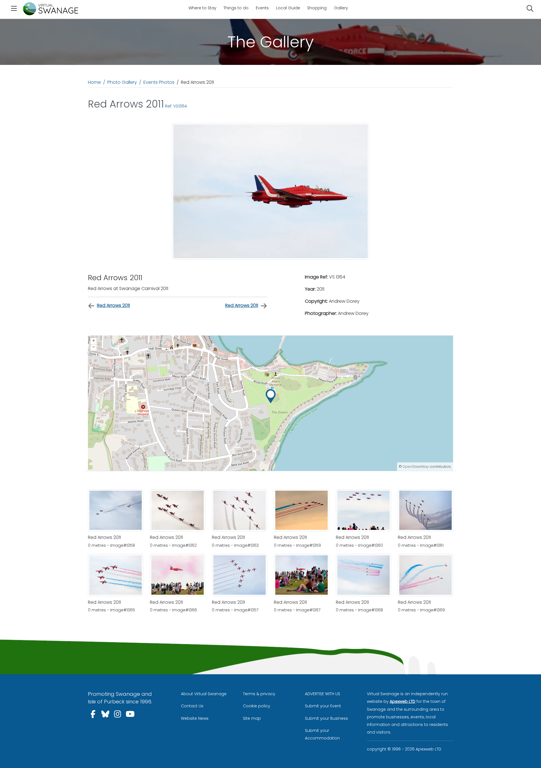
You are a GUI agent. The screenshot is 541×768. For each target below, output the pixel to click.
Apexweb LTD (402, 701)
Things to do (236, 8)
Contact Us (192, 706)
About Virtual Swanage (204, 694)
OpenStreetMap (416, 466)
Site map (252, 718)
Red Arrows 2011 (113, 305)
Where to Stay (202, 8)
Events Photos (158, 82)
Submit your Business (326, 718)
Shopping (317, 8)
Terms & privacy (259, 694)
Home (94, 82)
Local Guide (288, 8)
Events (262, 8)
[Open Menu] (14, 9)
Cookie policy (256, 706)
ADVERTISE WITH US (322, 694)
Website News (195, 718)
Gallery (341, 8)
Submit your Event (323, 706)
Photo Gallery (122, 82)
